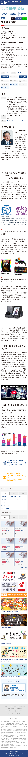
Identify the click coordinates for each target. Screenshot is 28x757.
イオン (9, 505)
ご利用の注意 (19, 708)
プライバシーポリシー (10, 711)
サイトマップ (12, 713)
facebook (19, 18)
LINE (26, 18)
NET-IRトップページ (8, 706)
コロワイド (9, 508)
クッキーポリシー (20, 711)
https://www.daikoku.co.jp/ (16, 120)
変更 (14, 517)
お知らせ (23, 706)
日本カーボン (10, 502)
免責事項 (18, 713)
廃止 (23, 517)
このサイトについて (11, 708)
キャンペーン (17, 706)
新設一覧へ (24, 567)
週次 (14, 493)
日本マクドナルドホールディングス (14, 496)
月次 (23, 493)
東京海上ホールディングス (13, 499)
